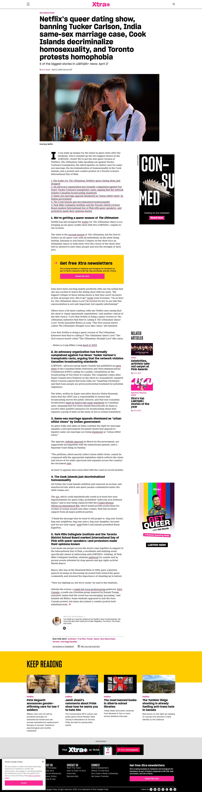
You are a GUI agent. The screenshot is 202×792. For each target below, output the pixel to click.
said (69, 463)
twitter (155, 789)
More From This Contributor (73, 616)
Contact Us (72, 765)
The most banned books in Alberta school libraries (120, 703)
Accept (24, 783)
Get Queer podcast (100, 776)
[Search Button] (173, 4)
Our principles (50, 768)
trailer (85, 222)
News (96, 639)
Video (133, 358)
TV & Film (81, 639)
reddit (171, 789)
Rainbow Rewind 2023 (138, 394)
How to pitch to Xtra (76, 771)
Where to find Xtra (100, 771)
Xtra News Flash (47, 13)
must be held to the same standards (85, 402)
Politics (30, 697)
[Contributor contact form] (64, 628)
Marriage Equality (69, 642)
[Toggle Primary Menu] (28, 4)
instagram (163, 789)
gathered (93, 557)
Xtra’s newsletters (100, 768)
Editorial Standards (52, 774)
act (57, 496)
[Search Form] (173, 4)
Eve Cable (46, 70)
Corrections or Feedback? (63, 646)
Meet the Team (74, 768)
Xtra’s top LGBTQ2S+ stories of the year (140, 402)
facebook (151, 789)
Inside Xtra (49, 771)
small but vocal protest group (90, 589)
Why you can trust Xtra (90, 646)
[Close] (42, 761)
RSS (174, 789)
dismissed (97, 432)
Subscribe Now (82, 276)
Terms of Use (50, 779)
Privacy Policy (50, 776)
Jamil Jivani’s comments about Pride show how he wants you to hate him (81, 705)
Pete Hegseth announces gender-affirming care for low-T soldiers (43, 705)
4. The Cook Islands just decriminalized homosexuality (80, 202)
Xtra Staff (137, 373)
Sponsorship (72, 776)
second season (76, 234)
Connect (95, 765)
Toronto (56, 642)
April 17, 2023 (90, 345)
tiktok (167, 789)
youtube (159, 789)
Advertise (71, 774)
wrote (90, 298)
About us (48, 765)
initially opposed (74, 441)
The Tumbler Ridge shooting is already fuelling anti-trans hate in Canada (158, 705)
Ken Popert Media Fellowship (104, 774)
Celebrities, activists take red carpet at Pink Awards (140, 365)
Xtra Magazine (101, 4)
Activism (72, 639)
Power (90, 639)
